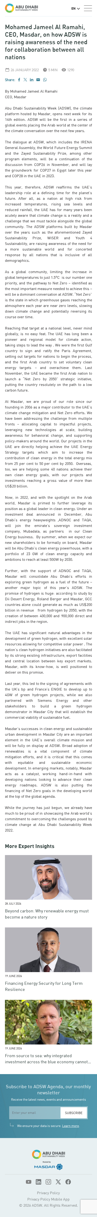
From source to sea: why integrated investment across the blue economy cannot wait (46, 1061)
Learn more (70, 1126)
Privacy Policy (48, 1192)
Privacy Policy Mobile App (48, 1199)
